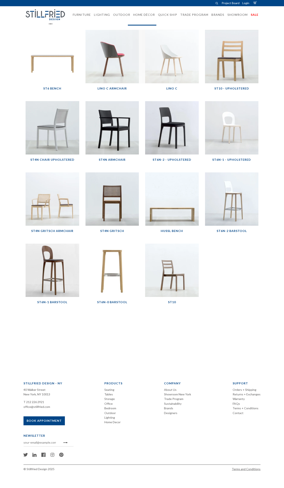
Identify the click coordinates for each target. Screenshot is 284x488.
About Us (170, 389)
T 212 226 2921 (33, 402)
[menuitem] (80, 14)
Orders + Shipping (244, 389)
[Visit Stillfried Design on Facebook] (43, 455)
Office (108, 403)
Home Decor (112, 422)
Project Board (231, 3)
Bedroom (110, 408)
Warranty (239, 399)
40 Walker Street (34, 389)
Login (245, 3)
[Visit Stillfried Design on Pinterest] (61, 455)
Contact (238, 413)
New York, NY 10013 (36, 394)
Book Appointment (44, 420)
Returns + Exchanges (247, 394)
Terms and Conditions (246, 469)
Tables (108, 394)
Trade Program (173, 399)
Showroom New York (177, 394)
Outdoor (110, 413)
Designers (170, 413)
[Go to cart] (255, 3)
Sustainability (173, 403)
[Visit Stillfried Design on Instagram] (52, 455)
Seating (109, 389)
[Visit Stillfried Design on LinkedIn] (34, 455)
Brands (168, 408)
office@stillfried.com (36, 406)
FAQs (236, 403)
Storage (109, 399)
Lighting (109, 417)
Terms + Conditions (245, 408)
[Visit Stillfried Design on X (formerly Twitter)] (25, 455)
